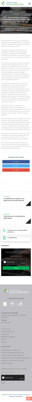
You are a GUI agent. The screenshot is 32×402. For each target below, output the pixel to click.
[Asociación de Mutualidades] (12, 3)
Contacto (4, 342)
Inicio (2, 27)
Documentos (5, 334)
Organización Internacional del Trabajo (12, 360)
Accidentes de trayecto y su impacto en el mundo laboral (13, 200)
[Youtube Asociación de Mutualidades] (17, 399)
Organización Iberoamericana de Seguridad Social (16, 358)
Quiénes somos (5, 329)
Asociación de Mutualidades (15, 394)
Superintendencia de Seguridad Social (12, 355)
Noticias (9, 27)
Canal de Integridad (7, 363)
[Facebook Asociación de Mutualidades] (14, 399)
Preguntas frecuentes (7, 331)
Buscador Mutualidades (8, 337)
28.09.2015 (16, 14)
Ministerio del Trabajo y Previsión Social (12, 352)
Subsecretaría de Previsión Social (11, 350)
